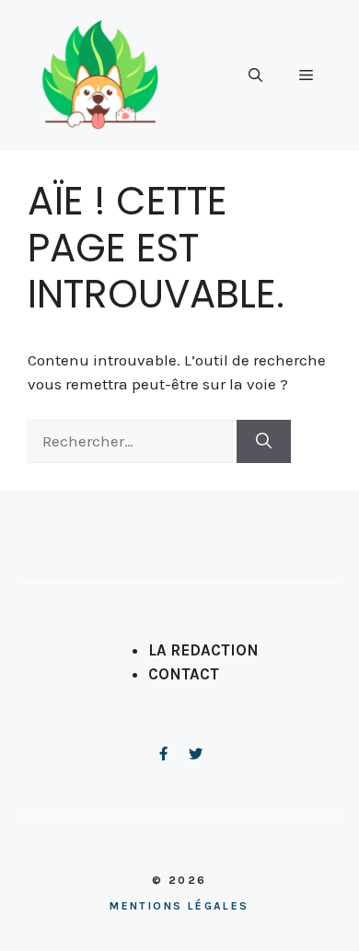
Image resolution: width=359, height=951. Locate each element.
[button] (255, 75)
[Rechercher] (264, 442)
